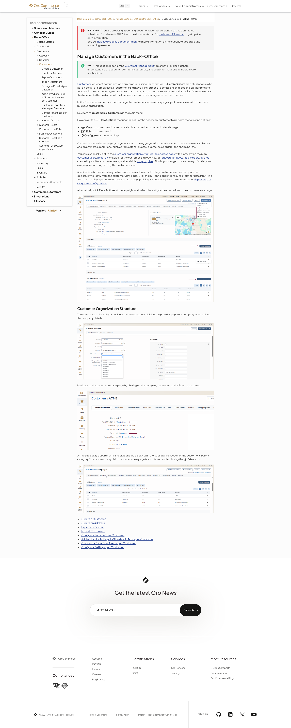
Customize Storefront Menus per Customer (54, 106)
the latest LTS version (171, 34)
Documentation (85, 19)
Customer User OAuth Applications (51, 147)
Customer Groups (49, 120)
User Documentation (43, 23)
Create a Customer (52, 68)
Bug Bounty (98, 679)
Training (175, 673)
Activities (41, 177)
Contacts (44, 59)
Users (97, 19)
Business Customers (50, 133)
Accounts (44, 55)
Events (96, 668)
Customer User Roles (50, 129)
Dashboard (43, 46)
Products (42, 158)
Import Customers (52, 81)
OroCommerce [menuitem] (217, 6)
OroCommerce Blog (222, 678)
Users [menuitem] (141, 6)
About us (97, 658)
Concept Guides (44, 32)
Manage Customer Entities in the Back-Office (137, 19)
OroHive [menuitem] (236, 6)
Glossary (39, 200)
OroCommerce (67, 658)
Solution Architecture (47, 28)
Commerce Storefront (47, 191)
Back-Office (108, 19)
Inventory (42, 172)
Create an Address (52, 72)
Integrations (41, 196)
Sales (40, 153)
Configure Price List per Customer (54, 88)
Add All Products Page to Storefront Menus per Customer (54, 97)
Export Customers (52, 77)
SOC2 (135, 673)
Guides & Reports (220, 667)
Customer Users (48, 124)
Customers (43, 51)
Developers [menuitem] (159, 6)
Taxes (40, 167)
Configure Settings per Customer (54, 114)
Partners (96, 663)
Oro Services (178, 667)
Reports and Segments (49, 181)
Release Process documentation (117, 41)
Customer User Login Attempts (50, 139)
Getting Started (45, 41)
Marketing (42, 163)
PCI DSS (136, 667)
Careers (96, 674)
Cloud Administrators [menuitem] (187, 6)
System (41, 186)
